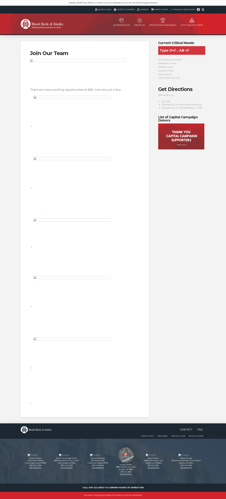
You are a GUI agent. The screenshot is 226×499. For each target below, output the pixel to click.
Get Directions (175, 89)
